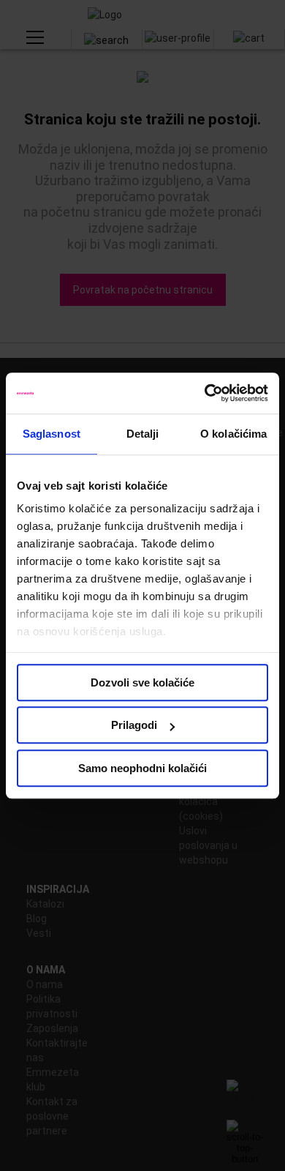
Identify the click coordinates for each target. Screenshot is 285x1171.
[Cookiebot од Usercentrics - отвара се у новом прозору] (205, 393)
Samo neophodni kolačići (142, 768)
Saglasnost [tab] (51, 433)
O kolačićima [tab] (233, 433)
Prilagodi (134, 725)
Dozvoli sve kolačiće (142, 682)
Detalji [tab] (142, 433)
